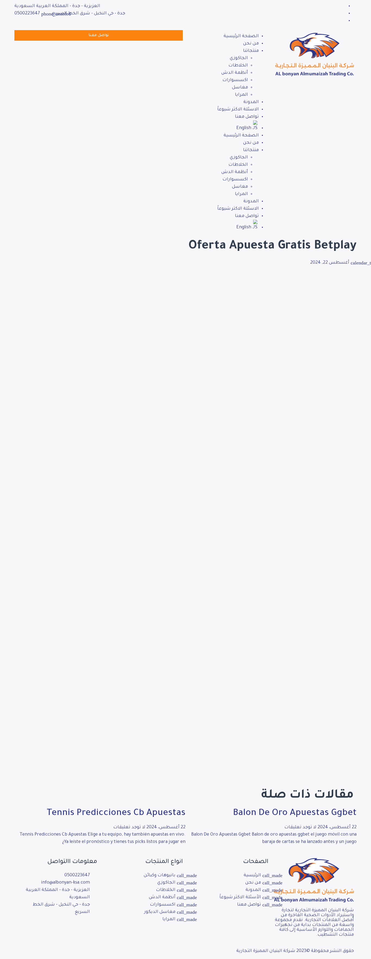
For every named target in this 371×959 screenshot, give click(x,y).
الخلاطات (238, 65)
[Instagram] (76, 928)
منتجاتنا (251, 51)
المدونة (251, 102)
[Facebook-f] (90, 928)
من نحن (251, 43)
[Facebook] (344, 6)
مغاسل (240, 87)
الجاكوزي (239, 58)
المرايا (241, 94)
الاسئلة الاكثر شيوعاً (238, 109)
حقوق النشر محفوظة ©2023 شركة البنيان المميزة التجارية (295, 951)
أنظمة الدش (234, 73)
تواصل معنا (247, 116)
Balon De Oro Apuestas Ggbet (295, 814)
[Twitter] (344, 13)
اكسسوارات (235, 80)
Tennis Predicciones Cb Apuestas (116, 814)
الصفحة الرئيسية (241, 36)
